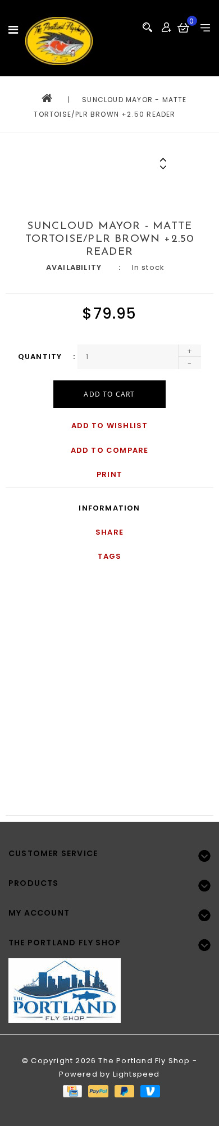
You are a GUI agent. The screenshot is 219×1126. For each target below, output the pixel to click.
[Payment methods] (72, 1091)
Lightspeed (136, 1074)
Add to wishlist (109, 425)
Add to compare (110, 450)
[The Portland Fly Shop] (59, 41)
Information (109, 508)
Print (109, 474)
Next (165, 167)
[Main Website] (109, 983)
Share (109, 532)
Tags (110, 556)
